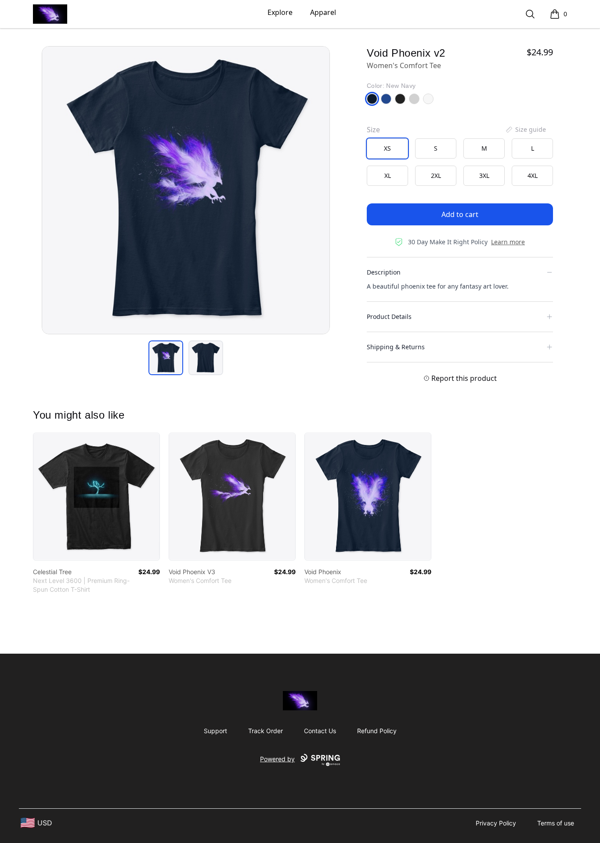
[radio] (387, 148)
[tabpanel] (186, 190)
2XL (436, 175)
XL (387, 175)
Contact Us (320, 730)
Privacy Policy (496, 823)
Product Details (389, 316)
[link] (96, 496)
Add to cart (459, 214)
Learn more (508, 242)
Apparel (323, 12)
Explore (280, 12)
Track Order (265, 730)
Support (215, 730)
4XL (533, 175)
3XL (484, 175)
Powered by (277, 759)
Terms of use (555, 823)
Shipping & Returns (396, 347)
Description (384, 272)
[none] (525, 129)
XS (387, 148)
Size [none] (373, 129)
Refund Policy (377, 730)
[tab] (165, 357)
